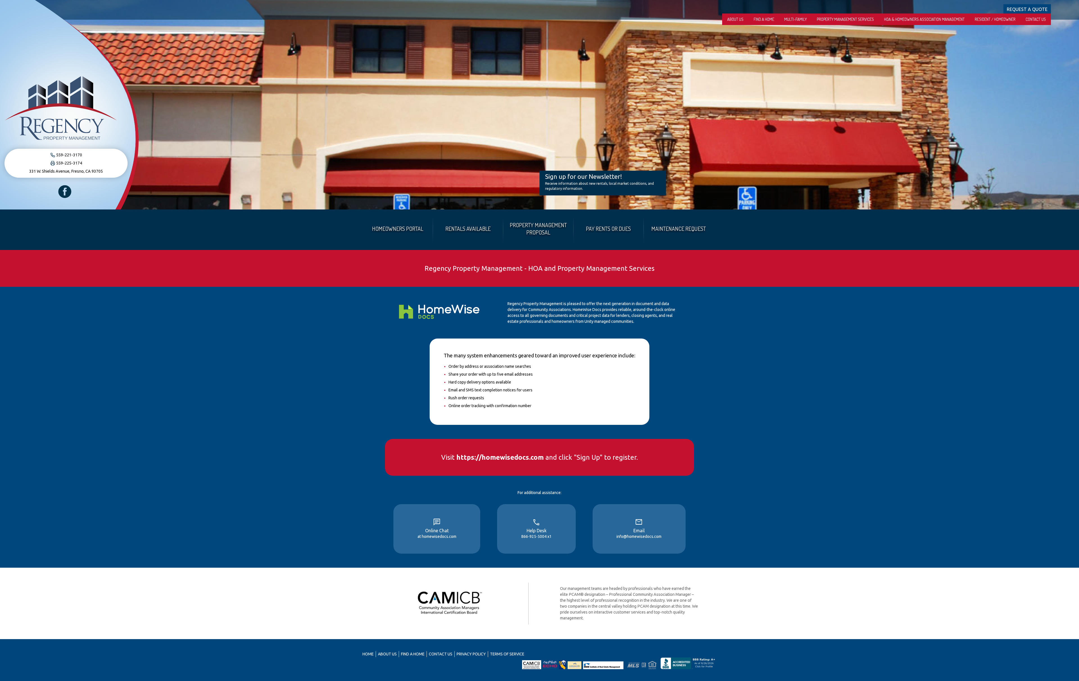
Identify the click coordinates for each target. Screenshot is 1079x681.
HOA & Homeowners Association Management (924, 19)
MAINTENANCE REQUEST (678, 228)
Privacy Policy (471, 654)
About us (735, 19)
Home (368, 654)
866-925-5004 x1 (536, 536)
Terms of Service (507, 654)
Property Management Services (845, 19)
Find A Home (764, 19)
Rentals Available (468, 228)
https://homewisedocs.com (500, 457)
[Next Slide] (1072, 105)
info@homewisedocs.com (638, 536)
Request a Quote (1027, 9)
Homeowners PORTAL (397, 228)
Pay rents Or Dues (608, 228)
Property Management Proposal (538, 228)
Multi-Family (795, 19)
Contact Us (1036, 19)
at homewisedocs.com (437, 536)
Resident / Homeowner (995, 19)
